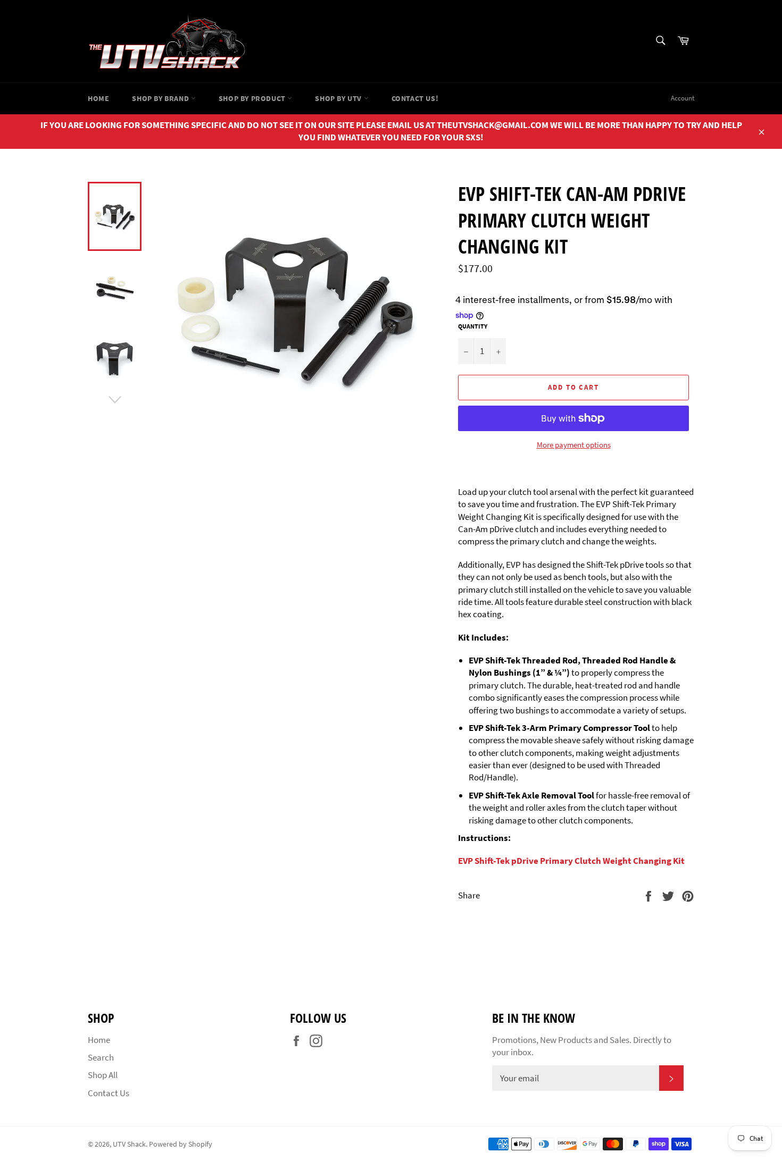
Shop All (103, 1075)
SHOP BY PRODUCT (253, 98)
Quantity (472, 326)
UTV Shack (129, 1144)
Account (682, 98)
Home (98, 98)
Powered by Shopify (180, 1144)
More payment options (574, 445)
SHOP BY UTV (339, 98)
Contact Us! (415, 98)
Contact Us (108, 1093)
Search (101, 1057)
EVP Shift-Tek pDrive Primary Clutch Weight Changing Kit (571, 860)
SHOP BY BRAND (161, 98)
